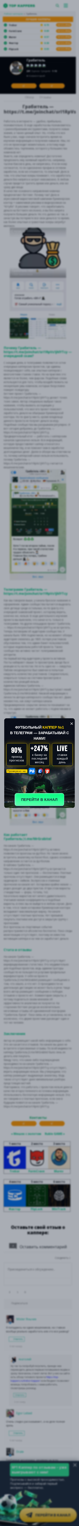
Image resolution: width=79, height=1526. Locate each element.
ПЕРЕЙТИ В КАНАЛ (39, 800)
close (71, 724)
